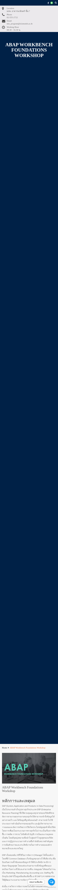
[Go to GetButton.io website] (51, 887)
